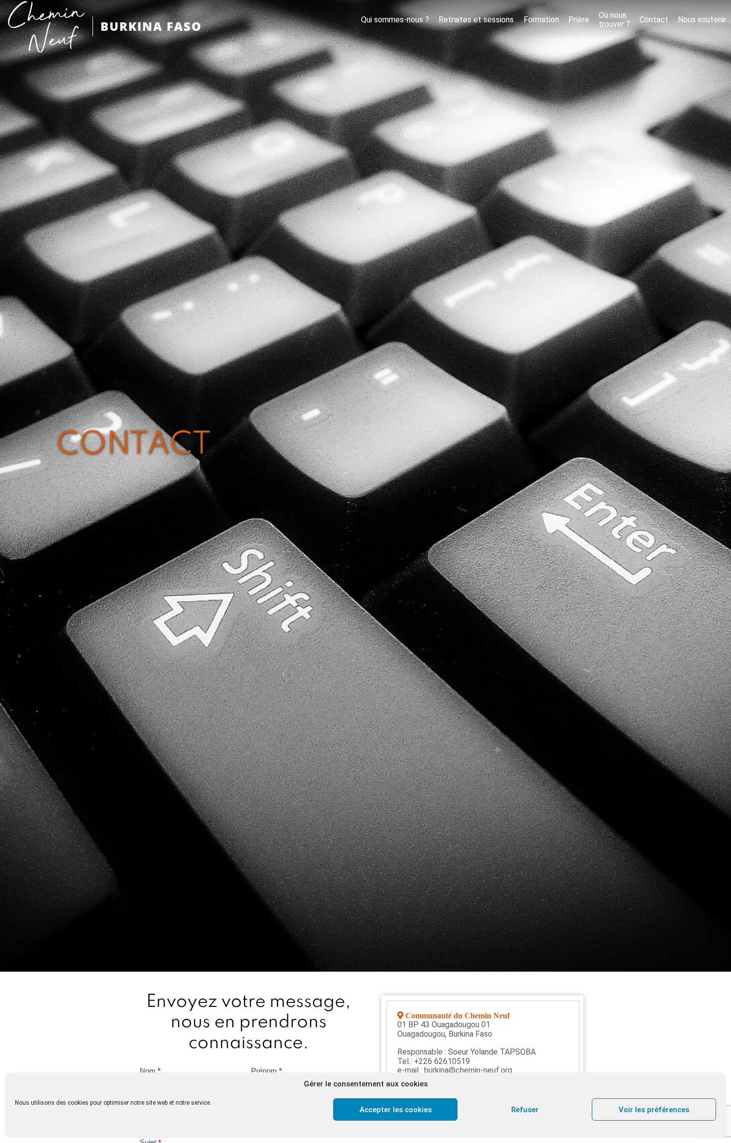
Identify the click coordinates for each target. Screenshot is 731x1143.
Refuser (525, 1109)
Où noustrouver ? (614, 20)
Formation (541, 19)
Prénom (266, 1071)
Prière (578, 19)
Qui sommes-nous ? (395, 19)
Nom (150, 1071)
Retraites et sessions (476, 19)
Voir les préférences (654, 1109)
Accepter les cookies (396, 1109)
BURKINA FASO (151, 26)
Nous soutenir (702, 19)
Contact (654, 19)
